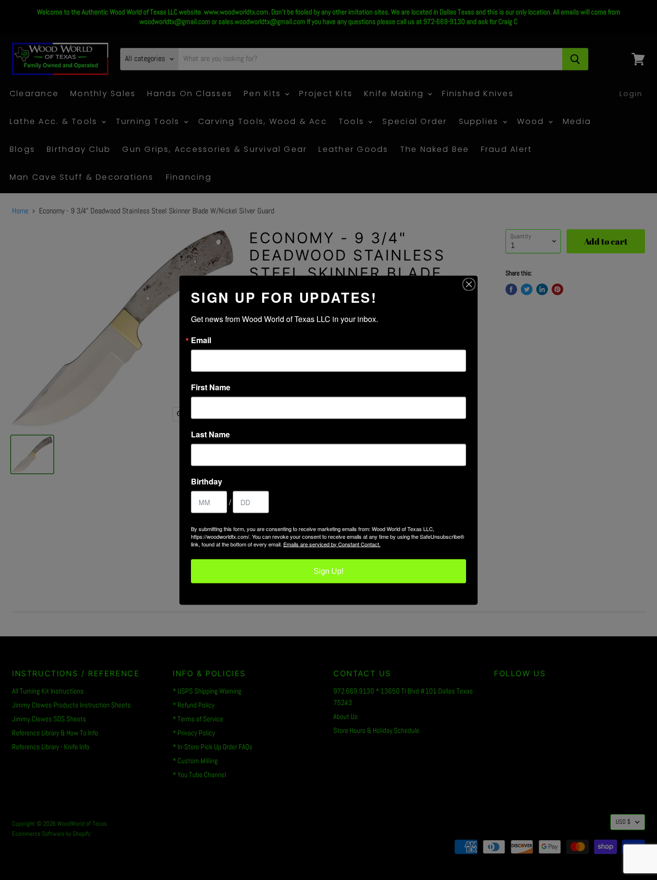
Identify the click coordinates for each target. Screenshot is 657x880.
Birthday (206, 481)
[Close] (469, 284)
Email (201, 340)
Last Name (210, 434)
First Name (210, 387)
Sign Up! (328, 571)
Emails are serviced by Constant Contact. (331, 543)
